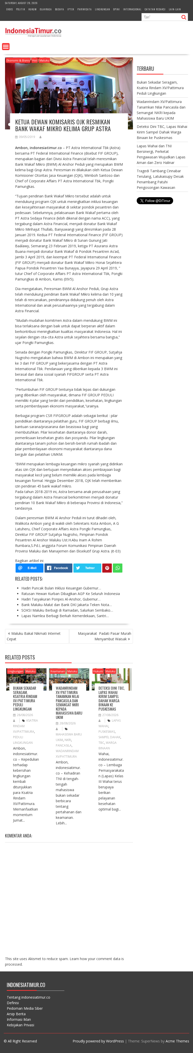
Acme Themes (177, 1041)
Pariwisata (84, 9)
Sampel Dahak (109, 737)
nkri (68, 740)
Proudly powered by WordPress (98, 1041)
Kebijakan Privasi (20, 1025)
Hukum (32, 9)
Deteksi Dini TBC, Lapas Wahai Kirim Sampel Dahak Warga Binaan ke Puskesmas (112, 698)
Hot (34, 60)
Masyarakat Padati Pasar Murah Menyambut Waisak (104, 636)
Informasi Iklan (19, 1019)
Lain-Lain (175, 9)
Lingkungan (102, 9)
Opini (116, 9)
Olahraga (46, 9)
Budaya (59, 9)
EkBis (9, 9)
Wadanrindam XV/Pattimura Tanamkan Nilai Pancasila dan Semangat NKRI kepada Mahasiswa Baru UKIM (69, 702)
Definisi (13, 1002)
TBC (101, 743)
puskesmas (107, 731)
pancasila (64, 745)
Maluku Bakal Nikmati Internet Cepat (34, 636)
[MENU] (6, 46)
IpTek (70, 9)
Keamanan (58, 671)
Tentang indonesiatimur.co (28, 997)
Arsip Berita (16, 1013)
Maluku (44, 60)
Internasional (132, 9)
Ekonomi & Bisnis (18, 60)
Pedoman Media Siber (25, 1008)
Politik (20, 9)
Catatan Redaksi (155, 9)
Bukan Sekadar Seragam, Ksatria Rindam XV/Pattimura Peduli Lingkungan (25, 698)
